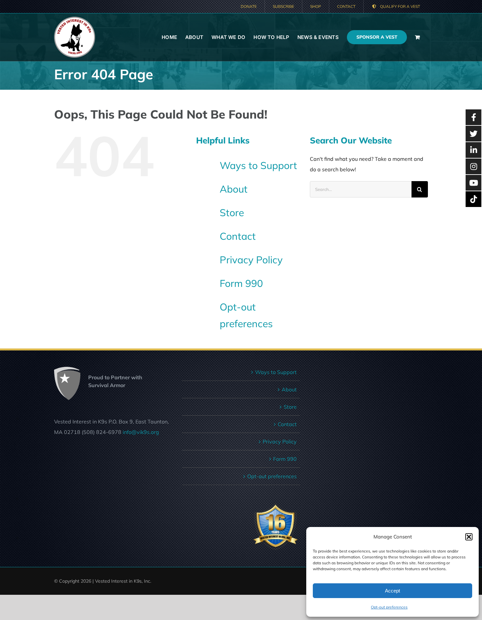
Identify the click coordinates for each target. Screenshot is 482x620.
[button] (469, 537)
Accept (392, 590)
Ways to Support (258, 165)
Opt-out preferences (389, 607)
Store (232, 212)
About (234, 189)
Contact (238, 236)
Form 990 (241, 283)
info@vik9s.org (141, 432)
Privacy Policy (251, 260)
